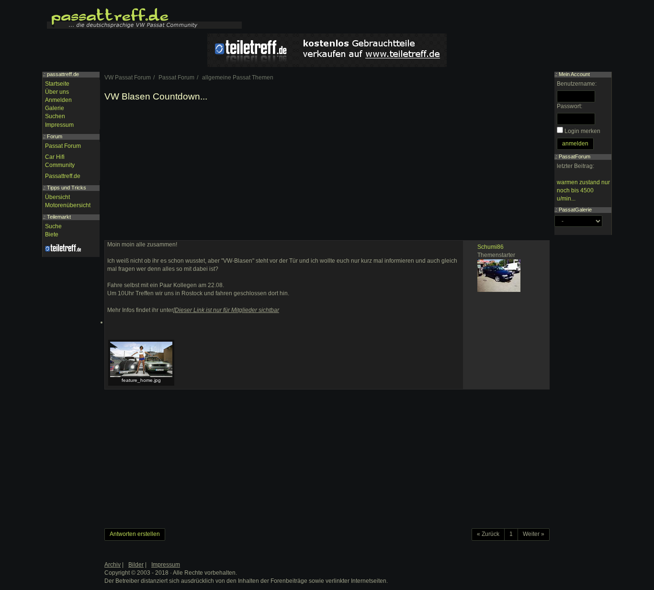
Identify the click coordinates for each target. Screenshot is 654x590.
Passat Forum (63, 146)
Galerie (54, 108)
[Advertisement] (327, 173)
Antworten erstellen (135, 534)
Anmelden (58, 100)
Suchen (55, 116)
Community (60, 165)
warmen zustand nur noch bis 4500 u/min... (583, 190)
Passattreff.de (62, 176)
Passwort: (569, 106)
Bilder (136, 564)
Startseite (57, 83)
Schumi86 (490, 247)
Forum (54, 136)
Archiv (112, 564)
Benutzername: (577, 83)
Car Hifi (55, 157)
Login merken (582, 131)
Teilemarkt (59, 217)
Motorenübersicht (67, 205)
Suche (53, 226)
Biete (51, 234)
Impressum (59, 125)
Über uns (57, 92)
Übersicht (57, 197)
